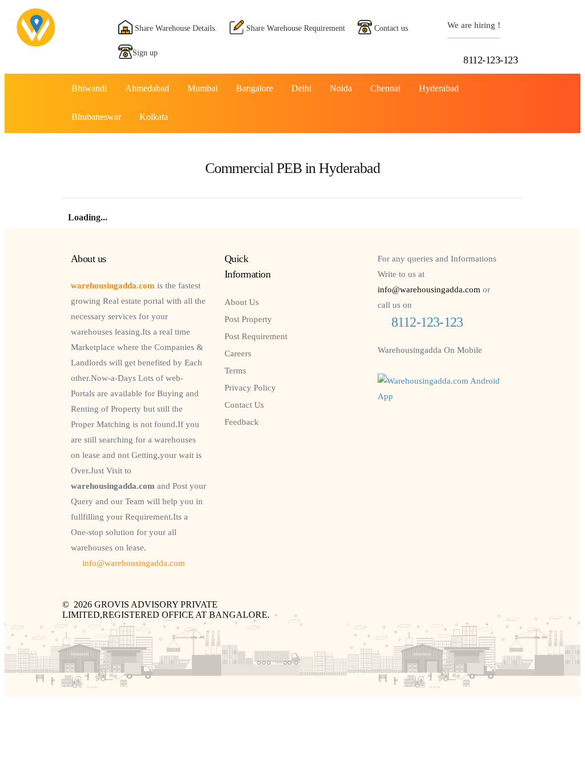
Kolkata (153, 117)
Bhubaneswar (96, 117)
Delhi (301, 88)
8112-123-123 (490, 60)
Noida (341, 88)
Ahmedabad (147, 88)
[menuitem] (89, 88)
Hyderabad (439, 88)
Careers (238, 353)
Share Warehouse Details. (175, 28)
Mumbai (202, 88)
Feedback (242, 422)
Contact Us (244, 404)
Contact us (390, 28)
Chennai (385, 88)
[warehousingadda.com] (35, 44)
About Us (242, 302)
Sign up (145, 53)
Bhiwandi (89, 88)
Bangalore (254, 88)
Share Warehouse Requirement (294, 28)
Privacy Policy (250, 387)
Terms (235, 370)
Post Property (248, 319)
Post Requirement (256, 336)
